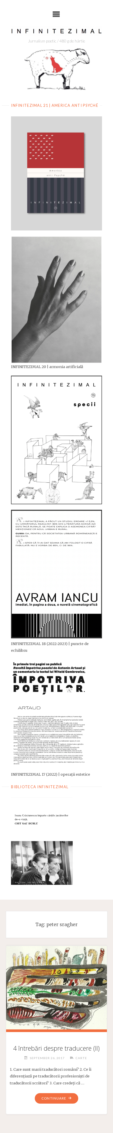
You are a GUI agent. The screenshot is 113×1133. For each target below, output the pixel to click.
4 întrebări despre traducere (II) (56, 1048)
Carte (81, 1058)
